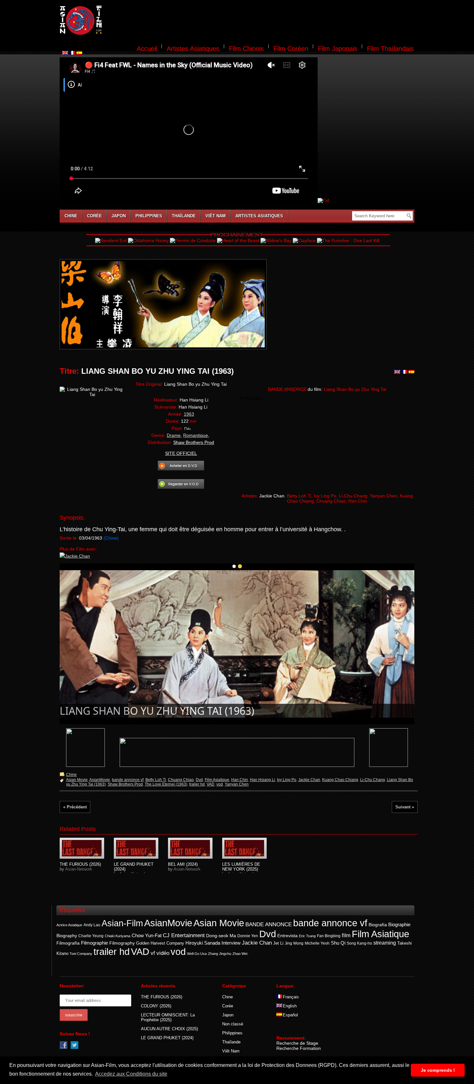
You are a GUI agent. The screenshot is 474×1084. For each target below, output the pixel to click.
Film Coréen (290, 48)
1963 (189, 414)
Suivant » (404, 807)
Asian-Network (78, 869)
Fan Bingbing (329, 936)
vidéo (162, 953)
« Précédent (75, 807)
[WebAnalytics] (289, 1028)
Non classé (232, 1024)
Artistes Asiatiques (193, 48)
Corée (94, 215)
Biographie (399, 924)
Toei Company (81, 954)
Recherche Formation (298, 1048)
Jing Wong (294, 943)
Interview (231, 943)
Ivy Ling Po (286, 780)
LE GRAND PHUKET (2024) (167, 1037)
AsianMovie (99, 780)
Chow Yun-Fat (147, 935)
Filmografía (68, 943)
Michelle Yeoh (317, 943)
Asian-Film (122, 923)
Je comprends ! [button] (438, 1070)
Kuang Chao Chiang (340, 780)
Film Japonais (337, 48)
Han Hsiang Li (262, 780)
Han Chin (239, 780)
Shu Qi (338, 943)
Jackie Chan (309, 780)
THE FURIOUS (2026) (80, 864)
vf (153, 953)
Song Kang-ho (359, 943)
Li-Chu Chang (372, 780)
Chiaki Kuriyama (117, 936)
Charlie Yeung (91, 936)
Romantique (195, 435)
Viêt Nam (215, 215)
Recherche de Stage (297, 1043)
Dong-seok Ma (221, 935)
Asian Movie (77, 780)
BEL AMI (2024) (183, 864)
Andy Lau (92, 925)
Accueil (147, 48)
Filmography (122, 943)
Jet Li (278, 943)
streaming (384, 943)
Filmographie (94, 943)
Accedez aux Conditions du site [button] (131, 1074)
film (346, 935)
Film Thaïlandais (390, 48)
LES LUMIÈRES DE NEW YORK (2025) (241, 867)
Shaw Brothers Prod (125, 784)
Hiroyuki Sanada (202, 943)
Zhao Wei (239, 954)
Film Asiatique (217, 780)
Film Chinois (246, 48)
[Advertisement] (262, 21)
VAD (210, 784)
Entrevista (287, 935)
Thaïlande (184, 215)
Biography (66, 935)
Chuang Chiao (181, 780)
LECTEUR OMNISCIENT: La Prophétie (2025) (168, 1017)
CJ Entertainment (184, 935)
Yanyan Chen (237, 784)
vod (219, 784)
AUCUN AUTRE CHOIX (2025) (169, 1028)
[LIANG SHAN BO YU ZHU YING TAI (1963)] (82, 848)
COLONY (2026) (156, 1006)
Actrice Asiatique (69, 925)
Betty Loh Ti (155, 780)
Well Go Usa (197, 954)
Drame (174, 435)
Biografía (378, 924)
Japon (119, 215)
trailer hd (197, 784)
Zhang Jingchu (219, 954)
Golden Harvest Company (160, 943)
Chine (70, 215)
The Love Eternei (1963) (166, 784)
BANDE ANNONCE (268, 924)
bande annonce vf (127, 780)
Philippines (148, 215)
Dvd (199, 780)
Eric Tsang (307, 936)
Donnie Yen (247, 936)
